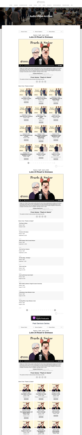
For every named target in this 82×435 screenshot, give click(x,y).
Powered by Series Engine (59, 166)
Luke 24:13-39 (46, 73)
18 (47, 162)
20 (52, 162)
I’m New (10, 5)
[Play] (20, 65)
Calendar (16, 5)
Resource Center (66, 5)
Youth (40, 5)
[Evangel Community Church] (41, 2)
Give (72, 5)
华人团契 (30, 5)
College (35, 5)
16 (43, 162)
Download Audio (49, 74)
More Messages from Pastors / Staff (36, 74)
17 (45, 162)
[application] (41, 65)
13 (37, 162)
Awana (44, 5)
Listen (26, 102)
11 (33, 162)
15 (41, 162)
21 (52, 310)
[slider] (39, 65)
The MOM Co (49, 5)
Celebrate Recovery (23, 5)
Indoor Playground (57, 5)
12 (35, 162)
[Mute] (58, 65)
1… (31, 162)
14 (39, 162)
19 (50, 162)
